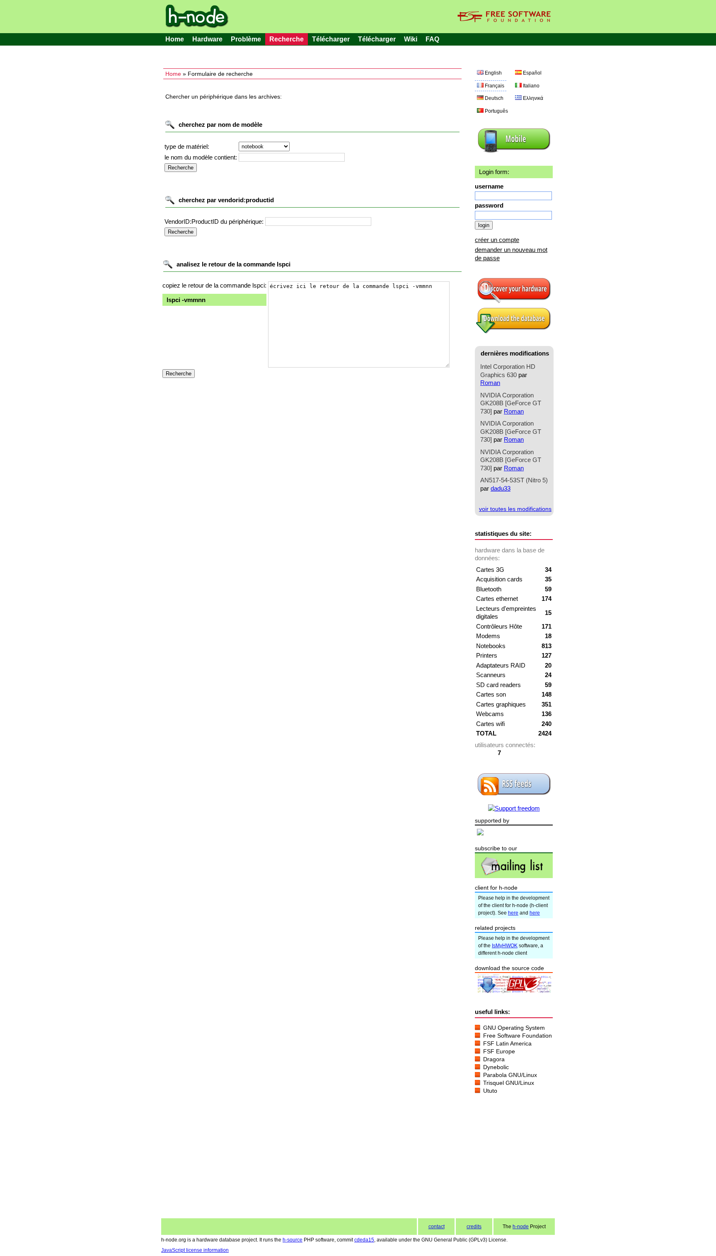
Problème (246, 39)
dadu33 (500, 488)
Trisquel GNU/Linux (508, 1082)
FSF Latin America (507, 1043)
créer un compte (497, 239)
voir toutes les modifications (515, 509)
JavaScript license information (195, 1250)
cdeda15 (364, 1240)
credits (474, 1226)
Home (174, 39)
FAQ (432, 39)
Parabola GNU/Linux (510, 1075)
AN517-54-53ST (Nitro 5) (514, 480)
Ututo (490, 1090)
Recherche (286, 39)
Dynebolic (496, 1067)
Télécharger (331, 39)
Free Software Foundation (517, 1035)
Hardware (207, 39)
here (513, 913)
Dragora (494, 1059)
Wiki (410, 39)
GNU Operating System (514, 1027)
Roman (490, 382)
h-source (292, 1240)
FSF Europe (499, 1051)
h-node (521, 1226)
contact (436, 1226)
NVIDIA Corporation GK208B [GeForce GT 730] (510, 403)
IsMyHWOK (505, 946)
